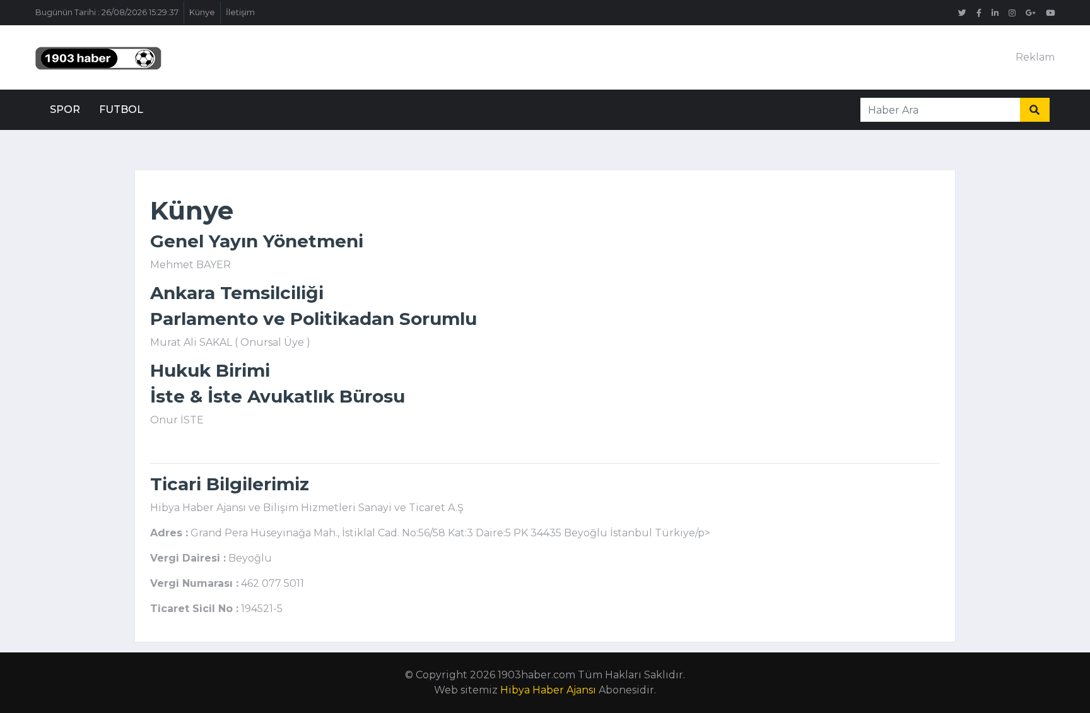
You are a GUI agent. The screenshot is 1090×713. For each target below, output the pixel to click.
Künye (202, 12)
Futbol (121, 109)
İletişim (240, 12)
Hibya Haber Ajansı (548, 690)
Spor (65, 109)
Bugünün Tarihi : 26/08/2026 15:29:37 (107, 12)
